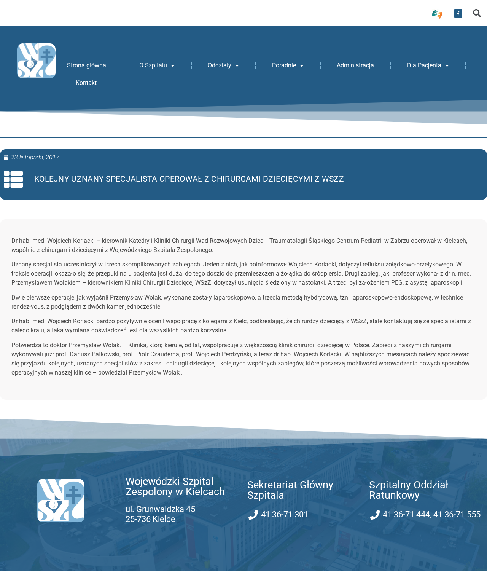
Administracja (355, 65)
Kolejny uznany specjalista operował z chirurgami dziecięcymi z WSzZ (189, 178)
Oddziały (219, 65)
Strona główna (86, 65)
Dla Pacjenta (424, 65)
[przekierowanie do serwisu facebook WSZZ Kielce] (458, 13)
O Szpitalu (153, 65)
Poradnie (284, 65)
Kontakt (86, 82)
